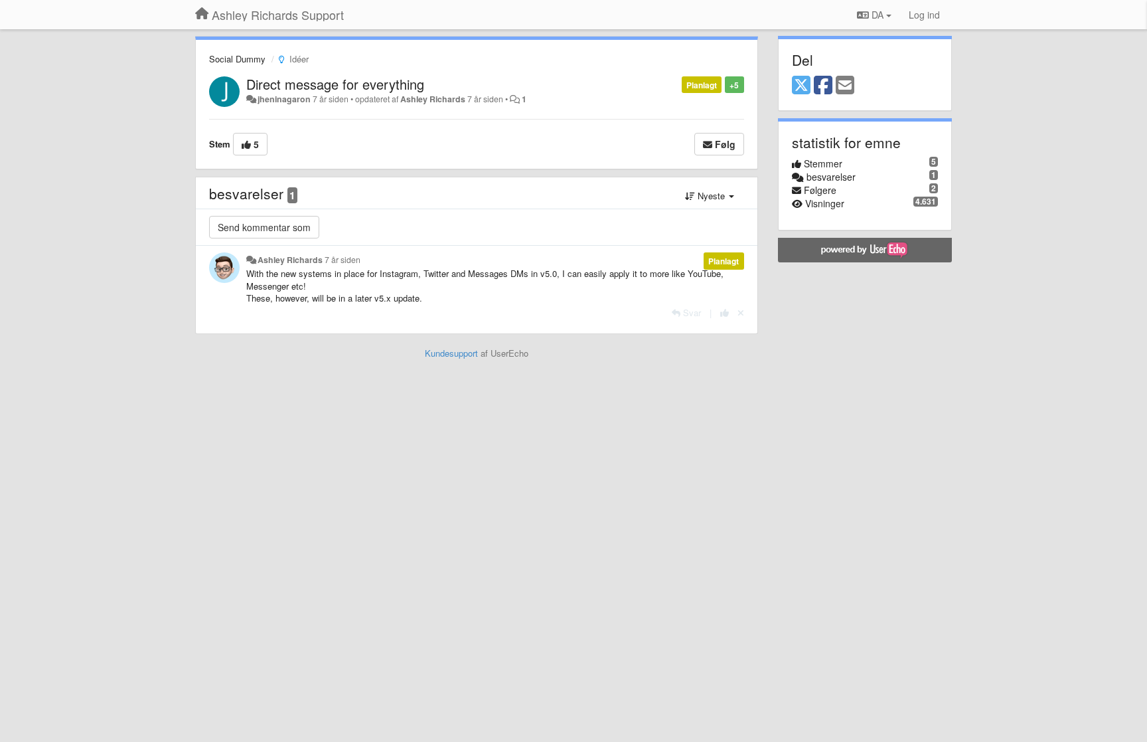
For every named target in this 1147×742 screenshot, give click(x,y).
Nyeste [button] (711, 195)
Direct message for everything (335, 84)
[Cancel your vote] (740, 312)
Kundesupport (451, 353)
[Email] (845, 85)
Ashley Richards (432, 99)
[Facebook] (823, 85)
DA (877, 14)
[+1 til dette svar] (724, 312)
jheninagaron (284, 99)
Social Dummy (237, 58)
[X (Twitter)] (801, 85)
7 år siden (342, 260)
